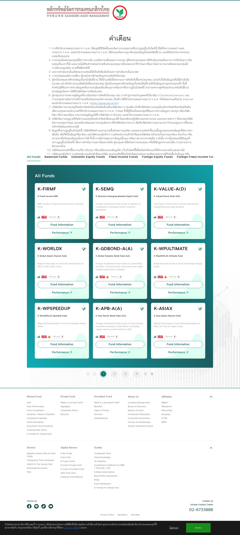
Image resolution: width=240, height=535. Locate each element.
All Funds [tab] (33, 157)
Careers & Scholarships (139, 422)
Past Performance (35, 406)
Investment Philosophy (139, 414)
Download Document (37, 468)
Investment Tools (102, 453)
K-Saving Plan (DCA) (37, 430)
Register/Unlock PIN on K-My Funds (41, 455)
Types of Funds (101, 410)
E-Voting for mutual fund (39, 434)
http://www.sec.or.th (104, 103)
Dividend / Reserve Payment (41, 414)
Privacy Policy (107, 514)
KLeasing (165, 414)
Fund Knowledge (102, 457)
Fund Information (35, 422)
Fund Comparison (35, 410)
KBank (164, 402)
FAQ (29, 472)
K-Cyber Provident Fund (72, 469)
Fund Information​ (61, 225)
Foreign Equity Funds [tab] (157, 157)
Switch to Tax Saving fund (39, 464)
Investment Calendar (37, 418)
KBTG (164, 422)
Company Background (139, 402)
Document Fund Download (40, 426)
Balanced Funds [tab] (55, 157)
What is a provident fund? (107, 402)
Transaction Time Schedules (40, 460)
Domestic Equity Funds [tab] (88, 157)
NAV (29, 402)
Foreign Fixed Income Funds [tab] (197, 157)
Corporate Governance (139, 418)
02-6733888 (201, 510)
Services (65, 414)
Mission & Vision (136, 410)
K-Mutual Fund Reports (72, 477)
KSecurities (166, 410)
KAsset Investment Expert (140, 426)
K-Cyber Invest (68, 461)
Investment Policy (69, 410)
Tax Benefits (100, 461)
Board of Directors (137, 406)
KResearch (166, 406)
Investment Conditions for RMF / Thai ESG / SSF (109, 467)
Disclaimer (123, 514)
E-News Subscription (104, 472)
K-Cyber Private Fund (71, 465)
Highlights (65, 406)
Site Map (135, 514)
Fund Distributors (102, 483)
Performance (60, 233)
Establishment (101, 418)
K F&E (164, 418)
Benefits (98, 406)
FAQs (96, 480)
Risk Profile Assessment (105, 476)
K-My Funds (66, 453)
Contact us (207, 501)
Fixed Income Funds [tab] (123, 157)
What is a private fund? (72, 402)
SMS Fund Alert (68, 473)
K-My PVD (66, 457)
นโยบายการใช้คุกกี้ (72, 527)
